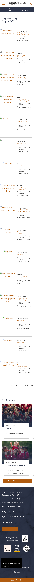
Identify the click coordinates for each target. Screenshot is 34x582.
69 (28, 385)
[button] (17, 481)
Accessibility (26, 567)
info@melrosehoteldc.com (11, 506)
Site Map (17, 572)
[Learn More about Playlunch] (27, 435)
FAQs (18, 567)
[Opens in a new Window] (30, 3)
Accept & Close (8, 566)
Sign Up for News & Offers (13, 516)
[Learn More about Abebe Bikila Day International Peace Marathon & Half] (27, 472)
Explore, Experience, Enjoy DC (14, 19)
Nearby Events (8, 400)
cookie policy (16, 563)
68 (25, 385)
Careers (27, 563)
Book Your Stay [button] (17, 580)
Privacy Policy (8, 567)
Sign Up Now (10, 529)
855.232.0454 (17, 499)
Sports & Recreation (11, 457)
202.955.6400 (18, 503)
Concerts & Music (10, 420)
